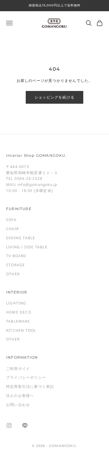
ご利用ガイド (18, 368)
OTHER (13, 274)
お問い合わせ (18, 404)
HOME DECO (18, 312)
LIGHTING (16, 303)
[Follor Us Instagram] (9, 425)
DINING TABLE (20, 237)
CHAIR (12, 228)
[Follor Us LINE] (25, 425)
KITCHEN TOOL (21, 330)
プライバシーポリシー (26, 377)
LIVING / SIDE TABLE (27, 247)
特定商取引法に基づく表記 (30, 386)
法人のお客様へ (20, 395)
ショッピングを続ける (54, 97)
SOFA (11, 219)
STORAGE (15, 264)
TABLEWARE (18, 321)
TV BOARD (16, 255)
